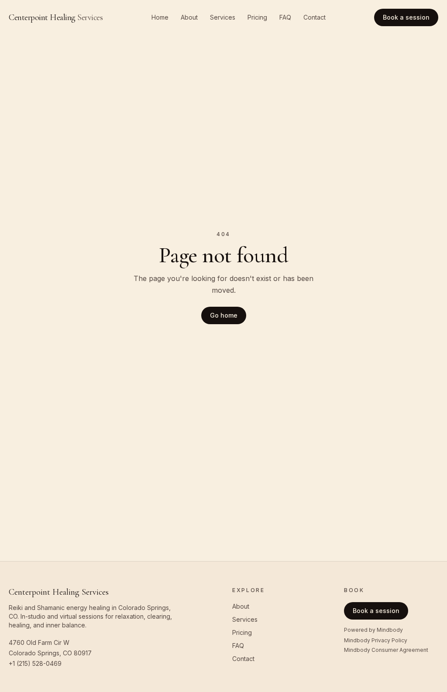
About (189, 17)
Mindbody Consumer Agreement (386, 650)
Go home (223, 315)
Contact (314, 17)
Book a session (406, 17)
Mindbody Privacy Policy (375, 640)
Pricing (257, 17)
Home (159, 17)
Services (222, 17)
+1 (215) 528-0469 (35, 663)
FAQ (285, 17)
